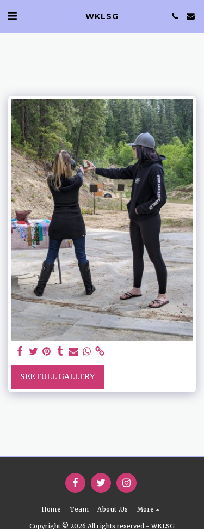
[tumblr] (60, 351)
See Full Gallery (57, 376)
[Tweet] (34, 351)
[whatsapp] (87, 351)
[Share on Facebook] (20, 351)
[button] (12, 15)
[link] (100, 351)
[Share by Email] (73, 351)
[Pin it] (47, 351)
